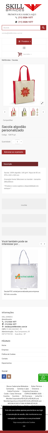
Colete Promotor (13, 391)
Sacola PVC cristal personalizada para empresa (21, 291)
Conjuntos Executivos (30, 391)
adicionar (23, 271)
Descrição (8, 164)
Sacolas (15, 60)
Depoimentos (7, 363)
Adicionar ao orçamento (13, 152)
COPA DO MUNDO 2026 (32, 394)
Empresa (5, 350)
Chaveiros (35, 389)
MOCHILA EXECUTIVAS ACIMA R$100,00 (23, 403)
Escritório (15, 396)
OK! (24, 426)
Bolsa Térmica (36, 386)
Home (4, 345)
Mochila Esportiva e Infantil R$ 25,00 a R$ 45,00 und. (23, 401)
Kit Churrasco (27, 396)
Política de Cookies (8, 354)
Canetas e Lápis (23, 389)
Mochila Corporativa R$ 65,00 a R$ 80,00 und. (22, 399)
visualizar (24, 266)
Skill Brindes (6, 60)
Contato (5, 359)
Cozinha (6, 396)
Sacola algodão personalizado (14, 128)
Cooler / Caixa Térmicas (12, 394)
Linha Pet (38, 396)
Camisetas (10, 389)
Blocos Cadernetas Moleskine (17, 386)
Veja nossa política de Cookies (24, 422)
